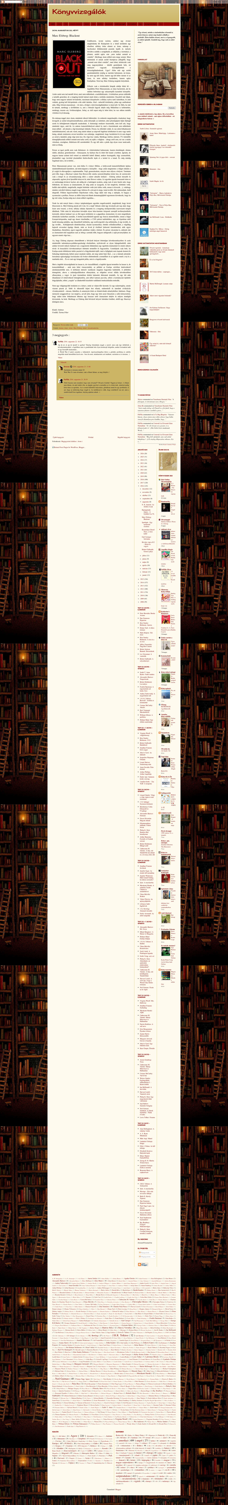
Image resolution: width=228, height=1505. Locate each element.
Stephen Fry (58, 1405)
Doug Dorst (133, 1309)
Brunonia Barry (125, 1295)
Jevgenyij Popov (146, 1340)
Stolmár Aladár (117, 1405)
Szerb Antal (154, 1407)
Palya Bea (76, 1383)
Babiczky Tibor (168, 1288)
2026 (142, 453)
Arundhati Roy (82, 1288)
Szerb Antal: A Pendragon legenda (146, 952)
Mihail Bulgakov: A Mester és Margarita (146, 933)
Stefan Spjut (162, 1403)
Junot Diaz (173, 1345)
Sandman (134, 1437)
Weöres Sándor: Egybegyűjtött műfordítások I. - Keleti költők (145, 1081)
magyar (167, 1460)
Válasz (60, 357)
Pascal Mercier (129, 1384)
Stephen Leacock (69, 1405)
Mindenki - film (155, 169)
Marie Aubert (166, 1364)
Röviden (123, 1437)
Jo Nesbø (168, 1340)
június (144, 559)
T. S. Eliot (107, 1410)
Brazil (70, 1295)
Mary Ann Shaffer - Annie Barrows (166, 1366)
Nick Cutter (97, 1379)
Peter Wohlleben (137, 1386)
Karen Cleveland (115, 1347)
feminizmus (120, 1450)
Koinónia (88, 1448)
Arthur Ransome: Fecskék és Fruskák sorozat (146, 839)
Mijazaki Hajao (137, 1371)
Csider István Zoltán (159, 1304)
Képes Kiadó (56, 1451)
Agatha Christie (129, 1278)
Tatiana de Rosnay (89, 1412)
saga (160, 1470)
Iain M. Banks (158, 1330)
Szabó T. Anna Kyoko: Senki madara (147, 673)
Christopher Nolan (158, 1302)
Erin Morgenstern (78, 1316)
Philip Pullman (61, 1388)
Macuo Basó (169, 1361)
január (144, 575)
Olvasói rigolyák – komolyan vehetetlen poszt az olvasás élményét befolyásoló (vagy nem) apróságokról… (162, 251)
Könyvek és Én (166, 776)
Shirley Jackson (137, 1400)
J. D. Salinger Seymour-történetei (146, 803)
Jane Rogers (85, 1338)
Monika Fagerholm (106, 1373)
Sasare (80, 1458)
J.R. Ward (106, 1336)
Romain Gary (166, 1396)
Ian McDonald (171, 1330)
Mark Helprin (102, 1366)
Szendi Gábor (133, 1407)
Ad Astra (62, 1436)
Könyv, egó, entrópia (165, 841)
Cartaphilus (82, 1438)
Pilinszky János (98, 1388)
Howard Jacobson (146, 1330)
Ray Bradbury (158, 1391)
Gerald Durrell (82, 1323)
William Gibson (64, 1424)
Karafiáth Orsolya (103, 1347)
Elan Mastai (141, 1311)
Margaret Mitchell (99, 1364)
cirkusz (144, 1443)
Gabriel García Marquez (69, 1321)
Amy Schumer (144, 1281)
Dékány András (57, 1311)
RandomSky (165, 501)
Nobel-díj (161, 1435)
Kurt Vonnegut (126, 1355)
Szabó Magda (95, 1407)
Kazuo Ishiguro (139, 1350)
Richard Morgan (106, 1393)
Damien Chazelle (91, 1307)
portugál (161, 1467)
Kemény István (150, 1350)
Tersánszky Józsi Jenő (147, 1412)
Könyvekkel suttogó (168, 672)
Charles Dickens (163, 1299)
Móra (101, 1453)
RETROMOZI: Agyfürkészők (166, 707)
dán (149, 1446)
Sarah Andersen (168, 1398)
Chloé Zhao (101, 1302)
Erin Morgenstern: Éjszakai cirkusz (146, 1030)
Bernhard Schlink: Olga (173, 782)
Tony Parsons (117, 1414)
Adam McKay (105, 1278)
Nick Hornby (107, 1379)
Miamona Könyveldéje (165, 590)
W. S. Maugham (64, 1422)
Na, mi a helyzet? (173, 693)
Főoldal (52, 24)
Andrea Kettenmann (170, 1281)
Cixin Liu (170, 1302)
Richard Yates (118, 1393)
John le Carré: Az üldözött (146, 753)
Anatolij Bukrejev (157, 1281)
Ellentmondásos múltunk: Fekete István (145, 825)
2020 (142, 473)
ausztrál (121, 1443)
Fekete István (56, 1318)
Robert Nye (121, 1396)
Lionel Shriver (145, 1359)
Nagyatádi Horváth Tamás (136, 1376)
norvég (163, 1465)
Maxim (76, 1453)
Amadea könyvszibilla (165, 715)
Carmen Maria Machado (161, 1297)
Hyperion (152, 1435)
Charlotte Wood (64, 1302)
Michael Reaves (95, 1371)
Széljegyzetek (166, 793)
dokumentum (126, 1445)
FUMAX (68, 1443)
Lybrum (100, 1451)
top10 (171, 1476)
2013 (142, 586)
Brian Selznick (79, 1295)
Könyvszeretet (166, 969)
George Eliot (164, 1321)
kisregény (164, 1458)
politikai (151, 1467)
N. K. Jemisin (101, 1376)
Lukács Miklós (97, 1361)
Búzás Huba (76, 1297)
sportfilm (147, 1473)
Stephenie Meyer (82, 1405)
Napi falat (164, 756)
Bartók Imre (127, 1290)
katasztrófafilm (140, 1458)
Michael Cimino (155, 1369)
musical (130, 1465)
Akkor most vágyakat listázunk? (160, 295)
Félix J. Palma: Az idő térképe (147, 1147)
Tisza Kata (95, 1414)
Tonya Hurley (127, 1414)
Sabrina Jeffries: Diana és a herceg (168, 522)
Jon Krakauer (163, 1343)
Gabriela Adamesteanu (100, 1321)
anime (153, 1441)
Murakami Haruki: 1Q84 (146, 1011)
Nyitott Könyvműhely (69, 1456)
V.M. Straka (169, 1417)
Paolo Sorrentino (103, 1384)
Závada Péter (163, 1424)
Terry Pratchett (133, 1412)
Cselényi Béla (132, 1304)
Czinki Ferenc (59, 1307)
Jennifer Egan (124, 1340)
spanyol (129, 1473)
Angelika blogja (167, 549)
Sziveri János (66, 1410)
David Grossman (148, 1307)
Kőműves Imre (156, 1354)
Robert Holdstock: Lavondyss (146, 683)
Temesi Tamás (112, 1412)
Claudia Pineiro (67, 1304)
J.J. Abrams (81, 1336)
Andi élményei (166, 913)
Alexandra (90, 1436)
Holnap (103, 1446)
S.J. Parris (88, 1398)
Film (65, 24)
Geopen (58, 1446)
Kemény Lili (161, 1350)
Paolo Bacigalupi (90, 1384)
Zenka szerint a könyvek (166, 638)
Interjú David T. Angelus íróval (173, 508)
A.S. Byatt (81, 1278)
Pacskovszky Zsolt (64, 1384)
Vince (89, 1463)
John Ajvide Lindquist (86, 1343)
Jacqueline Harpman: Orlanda (147, 758)
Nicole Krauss (131, 1379)
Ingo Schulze (111, 1332)
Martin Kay (133, 1366)
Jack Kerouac (139, 1336)
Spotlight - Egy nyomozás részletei (147, 524)
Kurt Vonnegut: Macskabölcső (145, 711)
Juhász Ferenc (118, 1345)
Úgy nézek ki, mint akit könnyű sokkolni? (160, 344)
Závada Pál (152, 1424)
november (146, 492)
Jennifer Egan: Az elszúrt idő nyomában (147, 872)
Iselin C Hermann (138, 1332)
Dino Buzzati (101, 1309)
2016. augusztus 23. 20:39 (79, 379)
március (145, 568)
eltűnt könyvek (139, 1448)
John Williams (135, 1343)
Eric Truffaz (66, 1316)
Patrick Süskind (57, 1386)
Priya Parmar (167, 1388)
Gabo (96, 1443)
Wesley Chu (150, 1422)
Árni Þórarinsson (60, 1426)
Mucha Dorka (130, 1373)
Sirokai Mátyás (97, 1403)
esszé (149, 1448)
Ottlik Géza (162, 1381)
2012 (142, 589)
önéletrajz (165, 1481)
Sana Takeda (141, 1398)
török (171, 1479)
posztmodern (171, 1467)
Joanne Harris (64, 1343)
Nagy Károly (111, 1376)
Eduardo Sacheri (105, 1311)
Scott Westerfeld (99, 1400)
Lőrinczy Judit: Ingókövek (145, 905)
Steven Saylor (95, 1405)
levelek (158, 1460)
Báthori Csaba (166, 1295)
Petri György (149, 1386)
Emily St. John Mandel (115, 1314)
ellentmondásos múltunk (123, 1448)
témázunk (146, 1479)
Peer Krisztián (91, 1386)
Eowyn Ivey (169, 1314)
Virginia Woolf (121, 1419)
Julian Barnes (139, 1345)
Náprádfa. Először (173, 737)
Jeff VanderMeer (98, 1340)
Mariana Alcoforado (153, 1364)
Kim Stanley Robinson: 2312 (145, 739)
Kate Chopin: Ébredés (147, 1048)
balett (130, 1443)
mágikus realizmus (142, 1465)
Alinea (100, 1436)
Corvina (59, 1441)
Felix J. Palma (80, 1318)
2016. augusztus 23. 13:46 (81, 366)
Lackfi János (56, 1357)
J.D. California (59, 1336)
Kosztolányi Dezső (163, 1352)
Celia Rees (153, 1299)
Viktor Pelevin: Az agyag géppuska (146, 900)
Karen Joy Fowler (128, 1347)
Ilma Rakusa (70, 1332)
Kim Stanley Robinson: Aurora (146, 624)
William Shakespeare (80, 1424)
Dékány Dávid (69, 1311)
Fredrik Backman (156, 1318)
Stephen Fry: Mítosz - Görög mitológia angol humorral (159, 230)
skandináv (119, 1473)
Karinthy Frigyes (165, 1347)
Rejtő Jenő (85, 1393)
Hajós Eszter (62, 1328)
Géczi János (164, 1325)
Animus (61, 328)
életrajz (148, 1481)
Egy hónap (173, 916)
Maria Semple (126, 1364)
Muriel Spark (172, 1373)
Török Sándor (108, 1417)
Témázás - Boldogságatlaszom (173, 678)
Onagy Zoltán (83, 1381)
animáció (163, 1441)
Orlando (82, 1456)
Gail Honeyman (138, 1321)
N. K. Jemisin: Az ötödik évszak (148, 505)
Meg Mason (103, 1369)
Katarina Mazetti (92, 1350)
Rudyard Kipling (77, 1398)
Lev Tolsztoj (79, 1359)
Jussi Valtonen (59, 1347)
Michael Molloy (71, 1371)
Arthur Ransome (69, 1288)
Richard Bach (95, 1393)
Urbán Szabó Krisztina (146, 1417)
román (152, 1470)
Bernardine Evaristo (103, 1292)
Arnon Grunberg (146, 1286)
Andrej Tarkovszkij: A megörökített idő (147, 694)
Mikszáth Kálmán (163, 1371)
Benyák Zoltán (78, 1292)
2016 (142, 486)
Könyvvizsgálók (79, 11)
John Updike (124, 1343)
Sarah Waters (77, 1400)
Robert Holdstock (70, 1396)
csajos (154, 1443)
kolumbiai (173, 1458)
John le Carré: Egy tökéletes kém (146, 1044)
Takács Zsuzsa (152, 1410)
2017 (142, 483)
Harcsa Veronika (125, 1327)
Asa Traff (91, 1288)
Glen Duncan (103, 1323)
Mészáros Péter (80, 1376)
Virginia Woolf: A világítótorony (146, 734)
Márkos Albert (59, 1376)
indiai (160, 1453)
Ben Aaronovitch (163, 1290)
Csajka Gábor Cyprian (118, 1304)
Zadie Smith (142, 1424)
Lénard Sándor (138, 1361)
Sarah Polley (66, 1400)
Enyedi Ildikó (148, 1314)
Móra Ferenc (91, 1376)
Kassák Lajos (80, 1350)
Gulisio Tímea (103, 1325)
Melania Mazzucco (127, 1369)
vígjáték (137, 1481)
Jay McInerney (150, 1338)
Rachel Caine (86, 1391)
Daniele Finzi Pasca (120, 1306)
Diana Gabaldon (84, 1309)
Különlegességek (120, 24)
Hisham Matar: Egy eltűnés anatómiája (146, 721)
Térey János (87, 1417)
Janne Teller (117, 1338)
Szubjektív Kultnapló (165, 871)
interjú (169, 1453)
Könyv (59, 24)
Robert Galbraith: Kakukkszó (146, 744)
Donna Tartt (111, 1309)
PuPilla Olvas (166, 569)
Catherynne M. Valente (127, 1299)
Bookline (72, 1439)
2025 (142, 457)
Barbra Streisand (93, 1290)
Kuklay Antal (103, 1354)
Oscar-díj (173, 1435)
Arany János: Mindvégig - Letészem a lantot (162, 134)
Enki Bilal (138, 1314)
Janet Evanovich (106, 1338)
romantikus (140, 1469)
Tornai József (161, 1414)
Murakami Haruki (144, 1373)
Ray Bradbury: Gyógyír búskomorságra (145, 1224)
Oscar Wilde (128, 1381)
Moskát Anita (119, 1373)
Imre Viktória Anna (98, 1332)
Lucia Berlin (73, 1361)
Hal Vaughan (83, 1328)
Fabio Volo (148, 1316)
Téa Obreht (78, 1417)
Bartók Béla (116, 1290)
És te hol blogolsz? (156, 260)
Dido (93, 1309)
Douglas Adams (145, 1309)
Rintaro (165, 1393)
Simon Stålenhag (69, 1403)
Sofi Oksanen (127, 1403)
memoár (161, 1463)
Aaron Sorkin (93, 1278)
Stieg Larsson (106, 1405)
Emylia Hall (128, 1314)
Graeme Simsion (126, 1323)
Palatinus (102, 1456)
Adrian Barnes (117, 1278)
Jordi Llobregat (92, 1345)
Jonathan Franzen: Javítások (146, 867)
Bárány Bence (155, 1295)
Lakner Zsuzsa (89, 1357)
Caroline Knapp (63, 1299)
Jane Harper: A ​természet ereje (173, 820)
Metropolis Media (88, 1453)
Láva (107, 1451)
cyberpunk (163, 1443)
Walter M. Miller (76, 1422)
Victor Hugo (96, 1419)
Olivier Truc (55, 1381)
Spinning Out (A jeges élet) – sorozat (162, 157)
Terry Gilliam (122, 1412)
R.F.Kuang (76, 1391)
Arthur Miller (169, 1285)
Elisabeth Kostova (76, 1314)
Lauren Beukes (125, 1357)
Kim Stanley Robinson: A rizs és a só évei (147, 639)
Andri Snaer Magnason (130, 1283)
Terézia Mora (160, 1412)
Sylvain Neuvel (72, 1407)
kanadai (128, 1457)
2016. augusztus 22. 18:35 (73, 341)
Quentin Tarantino (65, 1391)
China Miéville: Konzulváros (145, 947)
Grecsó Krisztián (161, 1323)
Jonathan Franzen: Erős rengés (146, 749)
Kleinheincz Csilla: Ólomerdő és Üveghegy (146, 809)
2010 (142, 595)
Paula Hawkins (69, 1386)
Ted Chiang (101, 1412)
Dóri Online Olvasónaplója (166, 480)
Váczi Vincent (165, 1419)
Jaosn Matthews (128, 1338)
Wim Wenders (107, 1424)
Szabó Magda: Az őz (157, 181)
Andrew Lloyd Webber (78, 1283)
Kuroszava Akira (114, 1354)
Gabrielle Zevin (114, 1321)
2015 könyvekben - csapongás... (160, 272)
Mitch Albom (62, 1373)
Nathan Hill (160, 1376)
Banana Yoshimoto (80, 1290)
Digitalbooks (105, 1441)
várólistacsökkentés (122, 1481)
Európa (55, 1443)
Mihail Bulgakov (123, 1371)
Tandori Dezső (66, 1412)
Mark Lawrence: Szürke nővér (173, 878)
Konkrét (96, 1448)
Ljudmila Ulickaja (169, 1359)
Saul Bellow (87, 1400)
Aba (53, 1436)
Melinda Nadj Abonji (141, 1369)
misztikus (119, 1465)
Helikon (93, 1446)
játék (171, 1455)
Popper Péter (133, 1388)
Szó (91, 1460)
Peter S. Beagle (125, 1386)
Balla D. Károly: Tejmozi (145, 1197)
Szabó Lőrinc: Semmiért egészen (151, 128)
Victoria (81, 1463)
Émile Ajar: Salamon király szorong (147, 778)
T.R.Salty (115, 1410)
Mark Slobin (112, 1366)
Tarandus (98, 1460)
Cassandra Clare (99, 1299)
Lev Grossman (68, 1359)
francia (164, 1450)
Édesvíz (109, 1463)
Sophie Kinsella (151, 1403)
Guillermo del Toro (90, 1325)
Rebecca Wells (74, 1393)
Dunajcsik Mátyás (157, 1309)
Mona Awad (83, 1373)
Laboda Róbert (168, 1355)
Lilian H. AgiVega (102, 1359)
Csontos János (172, 1304)
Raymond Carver (171, 1391)
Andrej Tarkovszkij (62, 1283)
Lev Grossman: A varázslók (146, 655)
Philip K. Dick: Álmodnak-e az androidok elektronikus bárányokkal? (145, 963)
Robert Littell (100, 1396)
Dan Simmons (104, 1306)
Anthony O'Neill (123, 1285)
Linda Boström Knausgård (118, 1359)
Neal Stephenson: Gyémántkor (146, 1218)
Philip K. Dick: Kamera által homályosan (145, 832)
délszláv (170, 1446)
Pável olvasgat (166, 831)
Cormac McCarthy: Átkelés (146, 706)
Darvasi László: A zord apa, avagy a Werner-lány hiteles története (146, 981)
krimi (71, 328)
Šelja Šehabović (80, 1426)
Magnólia (55, 1453)
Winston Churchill (119, 1424)
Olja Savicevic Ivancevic (69, 1381)
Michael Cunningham (169, 1369)
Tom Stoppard (106, 1414)
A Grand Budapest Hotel (158, 355)
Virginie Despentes (138, 1419)
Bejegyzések (145, 1252)
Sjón (118, 1403)
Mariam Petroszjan (139, 1364)
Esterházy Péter (101, 1316)
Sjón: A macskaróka (146, 882)
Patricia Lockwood (154, 1384)
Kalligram (72, 1448)
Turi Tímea (69, 1417)
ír (157, 1481)
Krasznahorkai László (80, 1354)
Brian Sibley (89, 1295)
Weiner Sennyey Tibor (124, 1422)
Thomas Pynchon (60, 1414)
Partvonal (61, 1458)
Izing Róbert (158, 1332)
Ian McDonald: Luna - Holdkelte (161, 217)
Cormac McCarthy (91, 1304)
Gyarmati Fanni (114, 1325)
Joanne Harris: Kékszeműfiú (145, 1035)
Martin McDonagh (146, 1366)
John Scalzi (111, 1342)
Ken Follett (58, 1352)
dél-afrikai (159, 1446)
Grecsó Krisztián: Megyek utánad (146, 819)
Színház (86, 24)
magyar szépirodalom (124, 1462)
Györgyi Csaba (141, 1325)
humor (139, 1452)
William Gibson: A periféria (146, 716)
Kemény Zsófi (172, 1350)
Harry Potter (139, 1435)
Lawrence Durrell (168, 1357)
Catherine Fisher (111, 1299)
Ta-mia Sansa (125, 1410)
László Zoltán (118, 1361)
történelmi (159, 1478)
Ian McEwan (60, 1332)
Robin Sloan (131, 1396)
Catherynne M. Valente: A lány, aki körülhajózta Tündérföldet (146, 973)
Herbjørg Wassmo (57, 1330)
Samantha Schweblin (128, 1398)
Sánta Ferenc (77, 1410)
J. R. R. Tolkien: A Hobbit (146, 942)
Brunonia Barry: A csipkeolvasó (146, 1171)
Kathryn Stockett (127, 1350)
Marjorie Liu (91, 1366)
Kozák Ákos (67, 1354)
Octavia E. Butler (167, 1379)
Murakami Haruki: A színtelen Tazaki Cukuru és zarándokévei (147, 888)
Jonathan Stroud (80, 1345)
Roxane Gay (65, 1398)
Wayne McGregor (110, 1422)
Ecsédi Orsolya (81, 1311)
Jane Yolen (95, 1338)
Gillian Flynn (93, 1323)
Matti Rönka (84, 1369)
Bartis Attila (105, 1290)
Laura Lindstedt (113, 1357)
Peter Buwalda (103, 1386)
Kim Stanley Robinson (81, 1352)
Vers (160, 24)
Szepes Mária (143, 1407)
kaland (118, 1457)
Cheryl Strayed (76, 1302)
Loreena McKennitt (61, 1361)
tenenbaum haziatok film (162, 399)
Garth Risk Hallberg (152, 1321)
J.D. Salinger (71, 1336)
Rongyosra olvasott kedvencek (160, 319)
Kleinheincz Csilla (123, 1352)
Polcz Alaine (122, 1388)
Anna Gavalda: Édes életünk (147, 768)
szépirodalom (123, 1476)
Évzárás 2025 (173, 659)
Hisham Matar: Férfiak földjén (145, 938)
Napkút (55, 1455)
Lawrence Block (152, 1356)
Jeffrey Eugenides (112, 1340)
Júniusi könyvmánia (173, 858)
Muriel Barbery (160, 1373)
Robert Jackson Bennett (86, 1396)
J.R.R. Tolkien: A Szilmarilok (146, 1185)
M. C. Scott (160, 1361)
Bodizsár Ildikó (139, 1292)
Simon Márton (56, 1403)
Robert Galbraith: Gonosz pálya (148, 550)
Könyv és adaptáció (75, 24)
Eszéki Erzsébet (113, 1316)
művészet (154, 1465)
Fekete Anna (169, 1316)
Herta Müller (81, 1330)
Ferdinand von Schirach (95, 1318)
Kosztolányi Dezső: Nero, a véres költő (148, 531)
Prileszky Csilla (156, 1388)
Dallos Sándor (79, 1307)
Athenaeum (61, 1438)
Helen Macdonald (168, 1328)
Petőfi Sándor (159, 1386)
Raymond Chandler (61, 1393)
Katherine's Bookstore (165, 612)
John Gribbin (99, 1343)
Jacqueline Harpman (163, 1336)
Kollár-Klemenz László (138, 1352)
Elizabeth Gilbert (89, 1314)
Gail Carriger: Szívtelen (146, 538)
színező (141, 1476)
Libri (90, 1450)
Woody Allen (131, 1424)
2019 (142, 476)
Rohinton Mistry (154, 1396)
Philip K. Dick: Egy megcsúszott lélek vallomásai (146, 1099)
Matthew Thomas (73, 1369)
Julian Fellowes (151, 1345)
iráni (174, 1453)
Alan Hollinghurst (156, 1278)
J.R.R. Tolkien (120, 1335)
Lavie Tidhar (137, 1357)
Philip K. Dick (171, 1386)
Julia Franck (128, 1345)
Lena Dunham (56, 1359)
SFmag (163, 704)
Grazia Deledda (149, 1323)
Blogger (118, 1489)
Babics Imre (157, 1288)
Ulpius (71, 1462)
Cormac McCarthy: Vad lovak (146, 1074)
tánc (117, 1479)
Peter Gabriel (114, 1386)
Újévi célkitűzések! (173, 643)
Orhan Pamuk (94, 1381)
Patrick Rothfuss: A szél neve (146, 1025)
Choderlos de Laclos (113, 1302)
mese (170, 1462)
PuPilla (60, 341)
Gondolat (69, 1446)
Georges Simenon (70, 1323)
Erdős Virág (56, 1316)
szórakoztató (150, 1476)
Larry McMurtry (101, 1357)
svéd (161, 1473)
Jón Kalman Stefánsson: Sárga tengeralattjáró (160, 308)
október (145, 495)
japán (155, 1455)
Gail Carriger (126, 1320)
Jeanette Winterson (83, 1340)
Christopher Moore (140, 1301)
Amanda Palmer (133, 1281)
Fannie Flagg (159, 1316)
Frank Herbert (119, 1318)
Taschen (107, 1461)
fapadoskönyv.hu (99, 1463)
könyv (67, 328)
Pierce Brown (86, 1388)
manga (141, 1463)
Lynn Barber (107, 1361)
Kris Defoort (92, 1354)
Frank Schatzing (142, 1318)
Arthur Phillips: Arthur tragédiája (145, 773)
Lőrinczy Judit (150, 1361)
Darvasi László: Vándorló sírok (145, 1093)
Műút (108, 1453)
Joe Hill (75, 1343)
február (145, 572)
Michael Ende (59, 1371)
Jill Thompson (158, 1340)
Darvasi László (135, 1307)
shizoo (140, 399)
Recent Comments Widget (169, 444)
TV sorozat (147, 1437)
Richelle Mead (131, 1393)
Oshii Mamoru (139, 1381)
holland (123, 1453)
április (144, 565)
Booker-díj (120, 1435)
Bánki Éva (145, 1295)
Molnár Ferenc (73, 1373)
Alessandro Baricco (59, 1281)
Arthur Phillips (57, 1288)
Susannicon (165, 732)
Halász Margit (94, 1328)
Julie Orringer (163, 1345)
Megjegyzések (145, 1256)
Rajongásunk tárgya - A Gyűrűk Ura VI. (148, 512)
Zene (93, 24)
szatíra (169, 1473)
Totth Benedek (172, 1414)
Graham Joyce (138, 1323)
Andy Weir (155, 1283)
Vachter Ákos (56, 1419)
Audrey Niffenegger (103, 1288)
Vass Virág (66, 1419)
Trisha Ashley (59, 1417)
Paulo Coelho (80, 1386)
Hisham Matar (133, 1330)
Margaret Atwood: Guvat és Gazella (146, 1040)
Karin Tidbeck (152, 1347)
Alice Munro (99, 1281)
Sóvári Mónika (97, 1410)
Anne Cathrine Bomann (88, 1285)
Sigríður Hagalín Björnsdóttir (153, 1400)
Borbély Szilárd (151, 1292)
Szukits (54, 1461)
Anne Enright (102, 1285)
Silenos (107, 1458)
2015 (142, 579)
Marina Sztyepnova (65, 1366)
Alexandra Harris (74, 1281)
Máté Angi (70, 1376)
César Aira (69, 1307)
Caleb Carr (97, 1297)
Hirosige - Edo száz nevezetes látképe (146, 1192)
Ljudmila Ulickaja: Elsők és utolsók (146, 1166)
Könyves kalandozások (166, 853)
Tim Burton (85, 1414)
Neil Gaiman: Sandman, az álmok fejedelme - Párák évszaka (146, 1111)
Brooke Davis (100, 1295)
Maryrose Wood (60, 1369)
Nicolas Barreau (119, 1379)
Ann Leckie (62, 1285)
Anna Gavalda (74, 1285)
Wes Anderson (139, 1421)
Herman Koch (69, 1330)
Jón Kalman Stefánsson (74, 1347)
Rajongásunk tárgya (150, 24)
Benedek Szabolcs (65, 1293)
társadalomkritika (93, 328)
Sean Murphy (112, 1400)
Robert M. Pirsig (111, 1396)
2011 (142, 592)
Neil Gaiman (62, 1378)
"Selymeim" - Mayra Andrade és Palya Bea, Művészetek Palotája (161, 194)
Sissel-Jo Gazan (109, 1403)
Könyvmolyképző (70, 1451)
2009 (142, 598)
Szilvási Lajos (56, 1410)
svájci (154, 1473)
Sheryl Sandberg (124, 1400)
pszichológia (125, 1470)
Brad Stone (173, 1292)
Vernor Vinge (86, 1419)
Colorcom (100, 1439)
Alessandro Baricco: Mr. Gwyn (146, 928)
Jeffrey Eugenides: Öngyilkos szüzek (146, 645)
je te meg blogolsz (160, 414)
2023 (142, 463)
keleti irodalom (153, 1458)
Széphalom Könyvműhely (67, 1460)
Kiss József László (109, 1352)
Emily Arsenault (101, 1314)
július (144, 555)
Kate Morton (115, 1350)
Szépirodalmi (82, 1461)
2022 (142, 466)
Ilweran (63, 325)
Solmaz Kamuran (139, 1403)
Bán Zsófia (136, 1295)
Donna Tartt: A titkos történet (147, 629)
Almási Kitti (122, 1281)
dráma (139, 1445)
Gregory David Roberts (61, 1325)
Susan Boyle (127, 1405)
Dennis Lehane (57, 1309)
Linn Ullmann (133, 1359)
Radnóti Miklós (120, 1391)
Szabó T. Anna (107, 1407)
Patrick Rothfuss (168, 1384)
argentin (173, 1441)
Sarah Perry (56, 1400)
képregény (146, 1460)
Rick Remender (144, 1393)
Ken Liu (68, 1352)
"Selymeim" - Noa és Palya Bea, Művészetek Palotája (160, 206)
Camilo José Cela (132, 1297)
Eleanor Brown (152, 1311)
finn (146, 1450)
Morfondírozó (132, 24)
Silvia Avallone (168, 1400)
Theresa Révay (171, 1412)
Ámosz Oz (173, 1424)
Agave (74, 1435)
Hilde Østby (113, 1330)
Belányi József (151, 1290)
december (145, 489)
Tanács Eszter (78, 1412)
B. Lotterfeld (146, 1288)
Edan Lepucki (93, 1311)
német (85, 328)
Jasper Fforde (140, 1338)
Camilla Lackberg (120, 1297)
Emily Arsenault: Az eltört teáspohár (147, 914)
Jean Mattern (162, 1338)
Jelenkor (60, 1448)
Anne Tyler (112, 1285)
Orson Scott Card (106, 1381)
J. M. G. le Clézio (170, 1332)
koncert (122, 1460)
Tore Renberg (138, 1414)
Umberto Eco (133, 1417)
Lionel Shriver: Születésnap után (145, 763)
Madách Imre (56, 1364)
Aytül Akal (127, 1288)
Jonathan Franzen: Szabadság (146, 1007)
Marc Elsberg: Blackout (146, 518)
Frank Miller (130, 1318)
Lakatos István (77, 1357)
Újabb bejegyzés (58, 437)
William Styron (95, 1424)
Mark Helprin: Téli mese (146, 634)
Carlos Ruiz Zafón (146, 1297)
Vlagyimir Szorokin (152, 1419)
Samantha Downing (113, 1398)
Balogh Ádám (68, 1290)
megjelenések (151, 1463)
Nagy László (122, 1376)
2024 (142, 460)
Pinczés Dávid (111, 1388)
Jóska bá (141, 406)
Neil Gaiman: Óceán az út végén (147, 988)
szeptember (146, 498)
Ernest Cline (90, 1316)
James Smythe (64, 1338)
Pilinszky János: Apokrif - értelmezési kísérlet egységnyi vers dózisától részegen (162, 147)
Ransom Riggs (145, 1391)
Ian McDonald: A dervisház (146, 1088)
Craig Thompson (104, 1304)
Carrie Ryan (74, 1299)
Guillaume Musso (76, 1325)
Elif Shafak (65, 1314)
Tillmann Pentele (73, 1414)
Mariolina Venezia (79, 1366)
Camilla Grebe (108, 1297)
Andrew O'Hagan (104, 1283)
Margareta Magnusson (113, 1364)
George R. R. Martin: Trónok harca (147, 1161)
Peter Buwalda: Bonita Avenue (147, 614)
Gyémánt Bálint (127, 1325)
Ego (140, 24)
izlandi (137, 1455)
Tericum (55, 1463)
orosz (141, 1467)
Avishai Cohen (116, 1288)
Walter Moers (87, 1422)
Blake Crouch (128, 1293)
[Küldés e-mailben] (79, 325)
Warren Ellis (98, 1422)
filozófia (140, 1450)
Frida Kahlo (169, 1318)
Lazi (83, 1451)
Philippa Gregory (73, 1388)
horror (131, 1453)
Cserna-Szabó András (145, 1304)
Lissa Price (157, 1359)
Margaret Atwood (81, 1363)
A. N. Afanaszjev (70, 1278)
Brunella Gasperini (113, 1295)
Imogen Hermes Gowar (83, 1332)
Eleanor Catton (164, 1311)
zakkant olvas (166, 529)
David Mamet (159, 1307)
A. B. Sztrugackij (57, 1278)
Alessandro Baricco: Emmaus (146, 814)
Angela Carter (165, 1283)
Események (109, 24)
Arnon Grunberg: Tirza (146, 1061)
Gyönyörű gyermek (173, 721)
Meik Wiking (114, 1369)
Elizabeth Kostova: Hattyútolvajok (146, 1152)
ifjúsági (150, 1452)
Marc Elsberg (78, 328)
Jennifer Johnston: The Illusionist (167, 846)
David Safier (169, 1307)
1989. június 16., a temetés (167, 834)
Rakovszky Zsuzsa (133, 1391)
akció (165, 1437)
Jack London (151, 1336)
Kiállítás (100, 24)
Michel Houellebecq (109, 1371)
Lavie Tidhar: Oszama (147, 1117)
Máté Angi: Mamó (146, 1138)
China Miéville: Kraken (145, 895)
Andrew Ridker (116, 1283)
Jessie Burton (135, 1340)
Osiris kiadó (92, 1456)
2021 (142, 470)
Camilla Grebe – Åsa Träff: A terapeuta (147, 782)
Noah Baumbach (142, 1379)
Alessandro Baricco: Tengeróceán (146, 678)
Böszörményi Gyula (64, 1297)
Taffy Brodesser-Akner (138, 1410)
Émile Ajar (70, 1426)
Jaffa (110, 1446)
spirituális (138, 1473)
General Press (108, 1444)
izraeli (147, 1455)
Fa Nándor (139, 1316)
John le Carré (148, 1342)
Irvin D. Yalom (123, 1332)
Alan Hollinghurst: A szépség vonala (147, 1130)
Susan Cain (137, 1405)
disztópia (173, 1443)
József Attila (90, 1347)
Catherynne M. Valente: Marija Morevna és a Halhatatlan (145, 1018)
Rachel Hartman (108, 1391)
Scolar (87, 1458)
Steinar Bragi (172, 1403)
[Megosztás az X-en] (84, 325)
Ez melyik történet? (168, 945)
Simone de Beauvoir (84, 1403)
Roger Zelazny (142, 1396)
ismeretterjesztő (124, 1455)
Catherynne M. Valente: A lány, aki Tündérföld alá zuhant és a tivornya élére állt (147, 851)
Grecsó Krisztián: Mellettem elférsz (146, 1214)
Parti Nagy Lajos (117, 1384)
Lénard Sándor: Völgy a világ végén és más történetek (147, 797)
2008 (142, 602)
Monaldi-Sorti (94, 1373)
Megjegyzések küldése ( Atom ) (72, 441)
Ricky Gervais (156, 1393)
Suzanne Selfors (59, 1407)
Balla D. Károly (56, 1290)
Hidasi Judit (92, 1330)
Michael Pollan (83, 1371)
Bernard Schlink (90, 1292)
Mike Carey (150, 1371)
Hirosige (123, 1330)
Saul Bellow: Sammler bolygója (146, 1104)
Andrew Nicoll (92, 1283)
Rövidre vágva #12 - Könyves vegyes (148, 544)
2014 (142, 582)
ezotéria (158, 1448)
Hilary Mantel (103, 1330)
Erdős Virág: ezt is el (147, 956)
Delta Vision (93, 1441)
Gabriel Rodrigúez (85, 1321)
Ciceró (92, 1439)
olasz (132, 1467)
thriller (162, 1476)
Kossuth (105, 1448)
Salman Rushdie (99, 1398)
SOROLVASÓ (166, 813)
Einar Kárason (131, 1311)
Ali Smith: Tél (165, 751)
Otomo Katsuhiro (152, 1381)
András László (144, 1283)
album (174, 1438)
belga (137, 1443)
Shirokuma (98, 1458)
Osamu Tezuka (118, 1381)
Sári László (86, 1410)
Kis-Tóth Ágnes (97, 1352)
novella (173, 1465)
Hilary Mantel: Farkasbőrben (145, 1157)
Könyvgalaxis (166, 688)
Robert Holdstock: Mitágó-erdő (146, 845)
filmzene (132, 1450)
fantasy (167, 1448)
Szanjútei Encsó (121, 1407)
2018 (142, 479)
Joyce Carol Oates (105, 1345)
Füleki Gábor (56, 1321)
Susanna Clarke (158, 1405)
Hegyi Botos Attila (142, 1328)
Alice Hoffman (87, 1281)
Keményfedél (166, 656)
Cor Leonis (109, 1439)
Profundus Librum (168, 929)
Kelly (81, 1448)
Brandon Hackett (60, 1295)
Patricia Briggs (141, 1384)
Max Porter (94, 1369)
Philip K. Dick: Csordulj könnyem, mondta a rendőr (146, 1231)
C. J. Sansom (87, 1297)
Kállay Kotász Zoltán (141, 1354)
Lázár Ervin (128, 1361)
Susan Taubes (147, 1405)
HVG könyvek (82, 1446)
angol (139, 1440)
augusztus (145, 502)
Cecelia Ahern (142, 1299)
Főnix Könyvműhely (84, 1444)
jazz (164, 1455)
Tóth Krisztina (97, 1417)
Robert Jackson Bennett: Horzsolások (147, 650)
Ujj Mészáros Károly (121, 1417)
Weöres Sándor (162, 1421)
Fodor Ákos (108, 1318)
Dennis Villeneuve (70, 1309)
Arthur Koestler (158, 1285)
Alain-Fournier (143, 1278)
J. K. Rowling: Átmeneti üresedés (146, 910)
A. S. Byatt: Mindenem (144, 1134)
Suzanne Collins (171, 1405)
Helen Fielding (155, 1328)
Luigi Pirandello (85, 1362)
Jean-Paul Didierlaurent (67, 1340)
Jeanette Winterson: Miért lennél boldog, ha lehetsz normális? (147, 878)
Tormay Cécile (149, 1414)
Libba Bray (89, 1359)
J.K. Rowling (93, 1335)
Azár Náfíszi (136, 1288)
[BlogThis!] (81, 325)
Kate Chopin (104, 1350)
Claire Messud (56, 1304)
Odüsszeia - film (155, 331)
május (144, 562)
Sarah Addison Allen (154, 1398)
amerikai (124, 1440)
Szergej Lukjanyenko (167, 1407)
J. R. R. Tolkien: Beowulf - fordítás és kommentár (147, 700)
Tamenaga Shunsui (163, 1410)
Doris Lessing (122, 1309)
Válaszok (63, 362)
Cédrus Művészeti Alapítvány (76, 1441)
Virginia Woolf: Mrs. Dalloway (147, 1002)
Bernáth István (116, 1293)
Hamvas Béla (107, 1327)
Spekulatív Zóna (167, 888)
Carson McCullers (86, 1300)
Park (110, 1455)
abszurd (157, 1438)
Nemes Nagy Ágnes (83, 1379)
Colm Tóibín (78, 1304)
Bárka (130, 1435)
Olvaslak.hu (165, 749)
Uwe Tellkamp (159, 1417)
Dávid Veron (169, 1309)
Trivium (63, 1463)
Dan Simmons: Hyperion (145, 619)
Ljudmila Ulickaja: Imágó (146, 1142)
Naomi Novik (150, 1376)
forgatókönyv (155, 1450)
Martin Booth (123, 1366)
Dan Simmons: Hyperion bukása (145, 1202)
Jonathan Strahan (67, 1345)
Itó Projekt (148, 1332)
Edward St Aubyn (118, 1311)
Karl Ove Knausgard (65, 1350)
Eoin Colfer (159, 1314)
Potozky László (144, 1388)
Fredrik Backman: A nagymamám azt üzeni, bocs (147, 689)
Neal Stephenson (171, 1376)
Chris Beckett (125, 1302)
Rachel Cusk (97, 1391)
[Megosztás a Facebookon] (87, 325)
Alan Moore (169, 1278)
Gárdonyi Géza (153, 1325)
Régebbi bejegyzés (124, 437)
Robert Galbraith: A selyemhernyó (146, 660)
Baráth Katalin (138, 1290)
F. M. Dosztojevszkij (127, 1316)
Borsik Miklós (163, 1292)
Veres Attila (76, 1419)
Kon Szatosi (151, 1352)
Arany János (134, 1286)
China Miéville (88, 1302)
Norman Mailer (154, 1379)
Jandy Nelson (75, 1338)
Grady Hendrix (114, 1323)
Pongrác (72, 1458)
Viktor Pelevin (107, 1419)
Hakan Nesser (72, 1328)
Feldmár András (68, 1318)
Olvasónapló (165, 519)
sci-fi (167, 1469)
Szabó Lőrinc (84, 1407)
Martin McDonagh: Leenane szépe (161, 283)
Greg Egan (173, 1323)
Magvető (65, 1453)
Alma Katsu (112, 1281)
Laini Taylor (66, 1357)
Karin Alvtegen (140, 1347)
